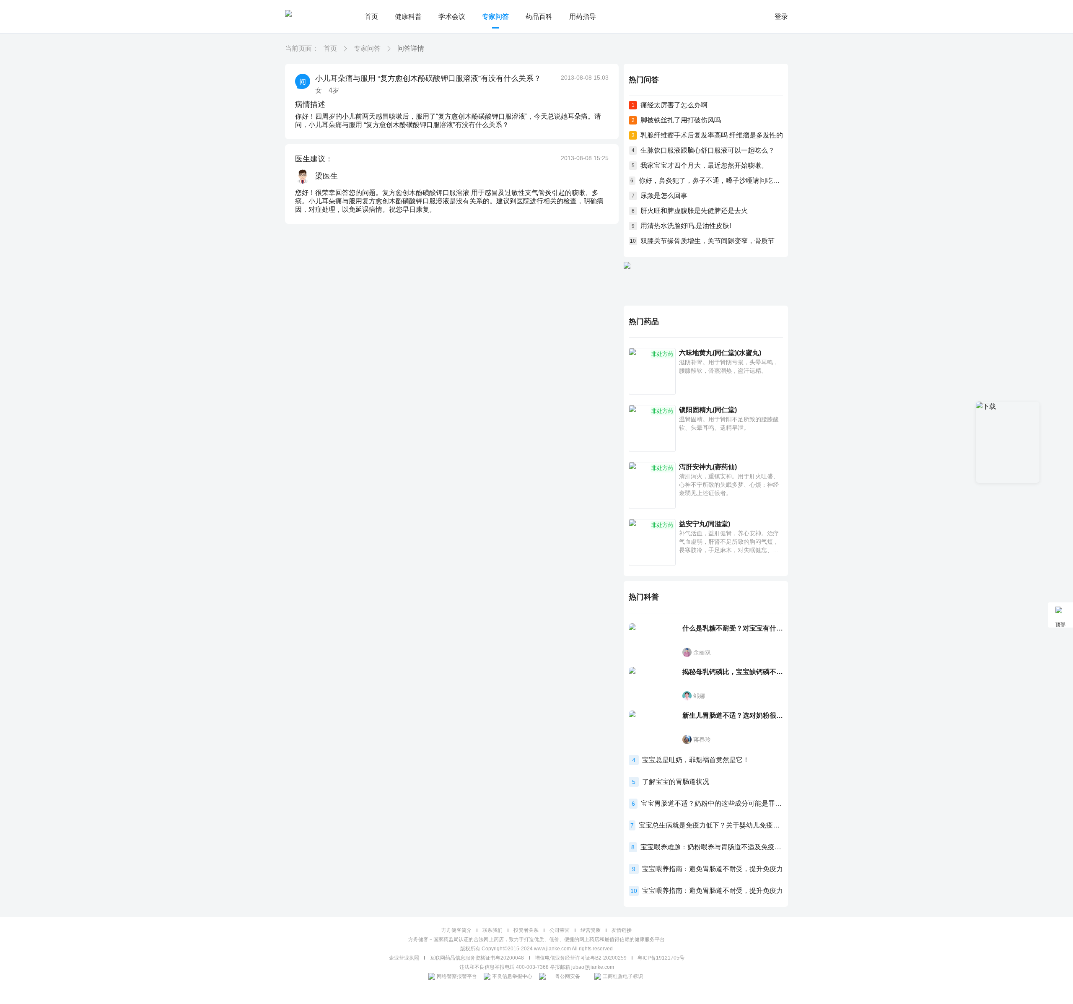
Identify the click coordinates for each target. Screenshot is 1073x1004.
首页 (371, 16)
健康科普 (408, 16)
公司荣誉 (559, 930)
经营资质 (591, 930)
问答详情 (410, 48)
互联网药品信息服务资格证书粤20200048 (477, 958)
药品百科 (539, 16)
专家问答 (495, 16)
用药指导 (582, 16)
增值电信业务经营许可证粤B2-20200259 (581, 958)
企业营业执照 (404, 958)
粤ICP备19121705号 (661, 958)
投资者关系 (526, 930)
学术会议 (451, 16)
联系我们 (492, 930)
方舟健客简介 (456, 930)
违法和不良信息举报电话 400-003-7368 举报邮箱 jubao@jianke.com (536, 967)
